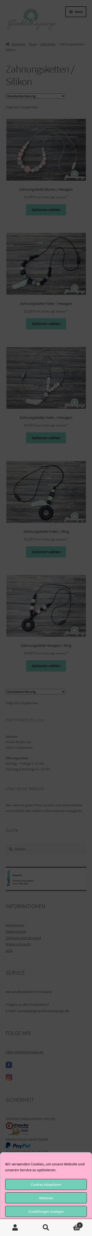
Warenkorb (70, 1223)
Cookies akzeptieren (46, 1184)
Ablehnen (46, 1198)
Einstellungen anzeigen (46, 1211)
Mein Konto (15, 1227)
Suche (46, 1227)
